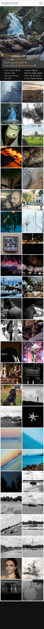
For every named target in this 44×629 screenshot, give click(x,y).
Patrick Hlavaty (36, 78)
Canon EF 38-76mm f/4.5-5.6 (21, 66)
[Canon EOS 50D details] (25, 62)
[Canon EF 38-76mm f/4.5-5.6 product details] (34, 65)
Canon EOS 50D (17, 63)
